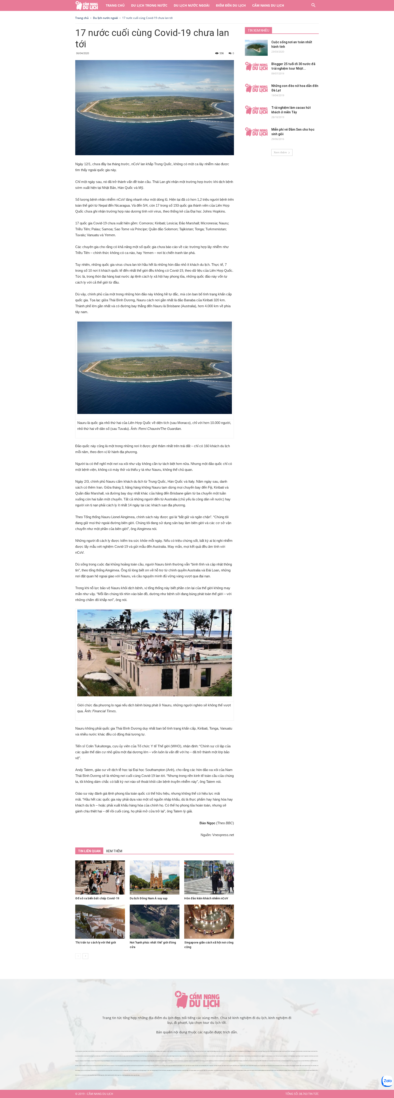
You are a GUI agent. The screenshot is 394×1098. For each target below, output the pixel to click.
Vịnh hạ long (168, 1065)
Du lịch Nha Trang (260, 1051)
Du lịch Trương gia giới (123, 1070)
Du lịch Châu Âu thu (249, 1065)
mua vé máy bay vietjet (200, 1070)
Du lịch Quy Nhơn (108, 1070)
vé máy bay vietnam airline (227, 1070)
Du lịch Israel (113, 1060)
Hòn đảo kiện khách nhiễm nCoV (206, 898)
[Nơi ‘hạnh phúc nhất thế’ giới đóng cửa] (154, 922)
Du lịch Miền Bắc (91, 1051)
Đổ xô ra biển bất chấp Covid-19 (97, 898)
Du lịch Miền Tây (104, 1056)
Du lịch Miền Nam (97, 1056)
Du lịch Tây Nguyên (291, 1051)
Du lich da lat (163, 1070)
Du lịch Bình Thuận (306, 1051)
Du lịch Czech (233, 1060)
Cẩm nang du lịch (268, 5)
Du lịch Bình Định (299, 1051)
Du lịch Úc (112, 1065)
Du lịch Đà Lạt (284, 1051)
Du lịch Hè (152, 1065)
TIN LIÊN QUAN (89, 851)
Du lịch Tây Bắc (170, 1051)
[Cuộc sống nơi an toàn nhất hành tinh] (256, 48)
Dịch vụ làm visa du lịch (285, 1065)
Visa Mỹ (187, 1065)
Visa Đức (219, 1065)
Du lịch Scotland (285, 1060)
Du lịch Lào (118, 1060)
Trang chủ (115, 5)
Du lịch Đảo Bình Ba (79, 1056)
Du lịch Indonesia (143, 1060)
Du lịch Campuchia (283, 1056)
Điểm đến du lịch (231, 5)
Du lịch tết (156, 1065)
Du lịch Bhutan (241, 1056)
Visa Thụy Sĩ (224, 1065)
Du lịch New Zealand (119, 1065)
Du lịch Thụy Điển (257, 1060)
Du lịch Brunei (129, 1060)
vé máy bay (173, 1070)
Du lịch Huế (254, 1051)
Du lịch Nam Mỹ (88, 1065)
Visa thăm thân (298, 1065)
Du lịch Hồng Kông (290, 1056)
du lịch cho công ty (250, 1070)
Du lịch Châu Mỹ (312, 1060)
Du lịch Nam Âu (292, 1060)
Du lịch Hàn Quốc (254, 1056)
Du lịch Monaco (202, 1060)
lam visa (310, 1065)
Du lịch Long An (157, 1056)
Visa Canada (191, 1065)
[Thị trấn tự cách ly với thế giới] (100, 922)
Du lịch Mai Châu (190, 1051)
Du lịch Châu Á (234, 1056)
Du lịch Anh (251, 1060)
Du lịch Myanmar (136, 1060)
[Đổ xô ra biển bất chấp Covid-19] (100, 877)
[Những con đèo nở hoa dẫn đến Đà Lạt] (256, 88)
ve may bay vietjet (192, 1070)
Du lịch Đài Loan (311, 1056)
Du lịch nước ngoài (192, 5)
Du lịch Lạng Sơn (163, 1051)
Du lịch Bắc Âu (246, 1060)
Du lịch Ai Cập (100, 1060)
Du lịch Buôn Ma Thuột (276, 1051)
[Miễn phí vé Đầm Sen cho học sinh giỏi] (256, 132)
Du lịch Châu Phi (126, 1065)
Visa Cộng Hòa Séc (241, 1065)
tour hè (97, 1070)
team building (284, 1070)
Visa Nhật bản (173, 1065)
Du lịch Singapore (261, 1056)
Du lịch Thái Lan (276, 1056)
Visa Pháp (215, 1065)
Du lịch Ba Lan (279, 1060)
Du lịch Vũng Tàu (150, 1056)
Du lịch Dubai (297, 1056)
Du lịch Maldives (87, 1060)
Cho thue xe (293, 1070)
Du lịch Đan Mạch (272, 1060)
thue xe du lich (299, 1070)
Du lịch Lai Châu (176, 1051)
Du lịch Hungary (239, 1060)
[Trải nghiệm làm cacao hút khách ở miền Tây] (256, 110)
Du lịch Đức (186, 1060)
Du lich (160, 1065)
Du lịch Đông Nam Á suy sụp (149, 898)
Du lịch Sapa (110, 1051)
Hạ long (163, 1065)
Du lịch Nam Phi (133, 1065)
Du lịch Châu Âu (158, 1060)
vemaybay (169, 1070)
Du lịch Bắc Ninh (127, 1051)
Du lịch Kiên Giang (170, 1056)
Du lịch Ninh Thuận (225, 1051)
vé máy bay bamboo (218, 1070)
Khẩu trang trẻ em (118, 1075)
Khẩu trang (89, 1075)
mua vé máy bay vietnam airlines (239, 1070)
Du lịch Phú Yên (233, 1051)
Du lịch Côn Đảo (118, 1056)
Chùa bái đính (93, 1070)
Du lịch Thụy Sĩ (195, 1060)
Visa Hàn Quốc (179, 1065)
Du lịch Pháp (170, 1060)
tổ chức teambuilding (277, 1070)
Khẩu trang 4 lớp (101, 1075)
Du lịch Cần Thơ (129, 1056)
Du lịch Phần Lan (265, 1060)
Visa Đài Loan (197, 1065)
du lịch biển (85, 1051)
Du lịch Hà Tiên (205, 1056)
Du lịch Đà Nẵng (212, 1051)
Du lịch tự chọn (257, 1065)
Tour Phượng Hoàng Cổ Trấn (155, 1070)
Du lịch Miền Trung (205, 1051)
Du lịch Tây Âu (164, 1060)
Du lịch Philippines (106, 1060)
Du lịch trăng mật (263, 1065)
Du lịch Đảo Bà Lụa (219, 1056)
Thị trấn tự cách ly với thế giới (95, 942)
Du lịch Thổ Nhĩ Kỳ (305, 1060)
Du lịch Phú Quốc (111, 1056)
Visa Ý (228, 1065)
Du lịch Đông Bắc (134, 1051)
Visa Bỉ (231, 1065)
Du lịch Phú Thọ (198, 1051)
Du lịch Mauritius (140, 1065)
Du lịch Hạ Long (104, 1051)
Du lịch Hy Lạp (298, 1060)
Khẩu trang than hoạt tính (109, 1075)
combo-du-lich (84, 1075)
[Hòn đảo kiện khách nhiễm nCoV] (209, 877)
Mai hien (314, 1065)
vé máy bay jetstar (209, 1070)
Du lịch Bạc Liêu (185, 1056)
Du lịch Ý (190, 1060)
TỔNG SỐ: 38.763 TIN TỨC (302, 1094)
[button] (313, 6)
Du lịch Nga (227, 1060)
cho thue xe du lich (305, 1070)
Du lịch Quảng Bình (240, 1051)
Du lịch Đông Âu (221, 1060)
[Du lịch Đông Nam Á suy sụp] (154, 877)
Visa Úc (183, 1065)
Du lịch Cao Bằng (156, 1051)
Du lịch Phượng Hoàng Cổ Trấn (143, 1070)
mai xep (122, 1051)
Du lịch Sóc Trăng (177, 1056)
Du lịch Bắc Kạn (149, 1051)
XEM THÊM (114, 851)
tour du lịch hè (102, 1070)
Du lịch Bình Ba (116, 1070)
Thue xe (289, 1070)
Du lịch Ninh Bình (116, 1051)
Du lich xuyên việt (305, 1065)
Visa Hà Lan (235, 1065)
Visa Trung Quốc (210, 1065)
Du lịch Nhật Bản (247, 1056)
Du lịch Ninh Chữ (314, 1051)
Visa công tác (292, 1065)
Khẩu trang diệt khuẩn (126, 1075)
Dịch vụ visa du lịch (276, 1065)
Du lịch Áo (216, 1060)
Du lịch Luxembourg (209, 1060)
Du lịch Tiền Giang (142, 1056)
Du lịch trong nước (149, 5)
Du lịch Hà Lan (180, 1060)
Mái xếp (123, 1056)
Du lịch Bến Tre (163, 1056)
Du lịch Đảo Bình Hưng (88, 1056)
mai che (81, 1070)
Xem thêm (280, 152)
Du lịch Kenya (147, 1065)
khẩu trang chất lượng (135, 1075)
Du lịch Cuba (100, 1065)
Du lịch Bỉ (175, 1060)
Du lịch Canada (82, 1065)
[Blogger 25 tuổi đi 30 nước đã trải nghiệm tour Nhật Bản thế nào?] (256, 66)
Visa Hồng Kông (203, 1065)
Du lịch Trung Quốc (304, 1056)
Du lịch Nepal (123, 1060)
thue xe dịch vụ (312, 1070)
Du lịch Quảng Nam (248, 1051)
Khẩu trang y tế (95, 1075)
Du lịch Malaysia (269, 1056)
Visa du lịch (269, 1065)
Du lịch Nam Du (198, 1056)
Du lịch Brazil (95, 1065)
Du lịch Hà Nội (98, 1051)
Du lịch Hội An (219, 1051)
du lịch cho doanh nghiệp (259, 1070)
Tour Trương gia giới (133, 1070)
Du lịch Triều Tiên (151, 1060)
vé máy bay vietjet (184, 1070)
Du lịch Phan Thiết (268, 1051)
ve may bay (178, 1070)
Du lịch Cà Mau (192, 1056)
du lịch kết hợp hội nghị (268, 1070)
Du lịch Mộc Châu (141, 1051)
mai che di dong (87, 1070)
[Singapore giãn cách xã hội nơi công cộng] (209, 922)
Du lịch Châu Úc (107, 1065)
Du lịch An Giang (135, 1056)
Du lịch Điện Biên (183, 1051)
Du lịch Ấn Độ (93, 1060)
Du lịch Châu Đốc (211, 1056)
